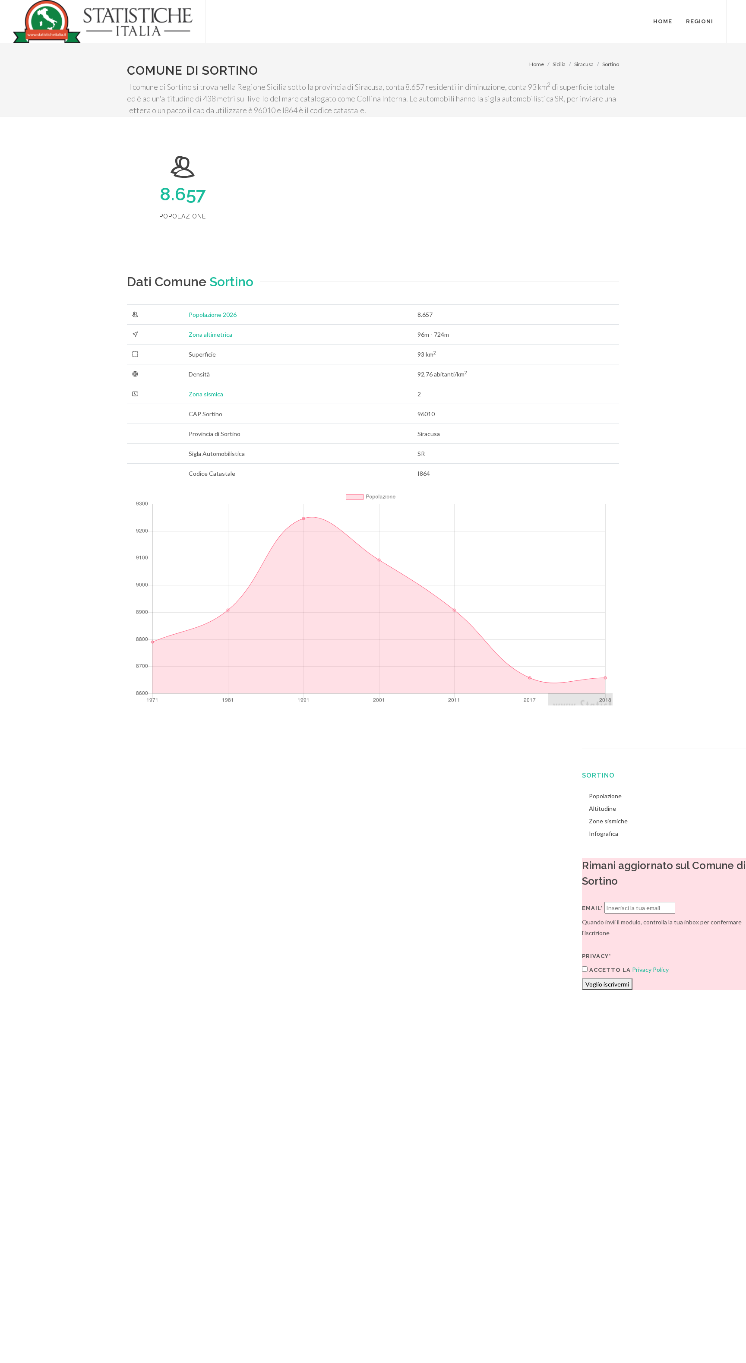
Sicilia (559, 64)
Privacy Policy (650, 969)
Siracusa (584, 64)
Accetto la (609, 970)
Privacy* (596, 956)
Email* (592, 908)
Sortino (610, 64)
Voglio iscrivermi (607, 984)
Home (536, 64)
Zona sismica (206, 394)
